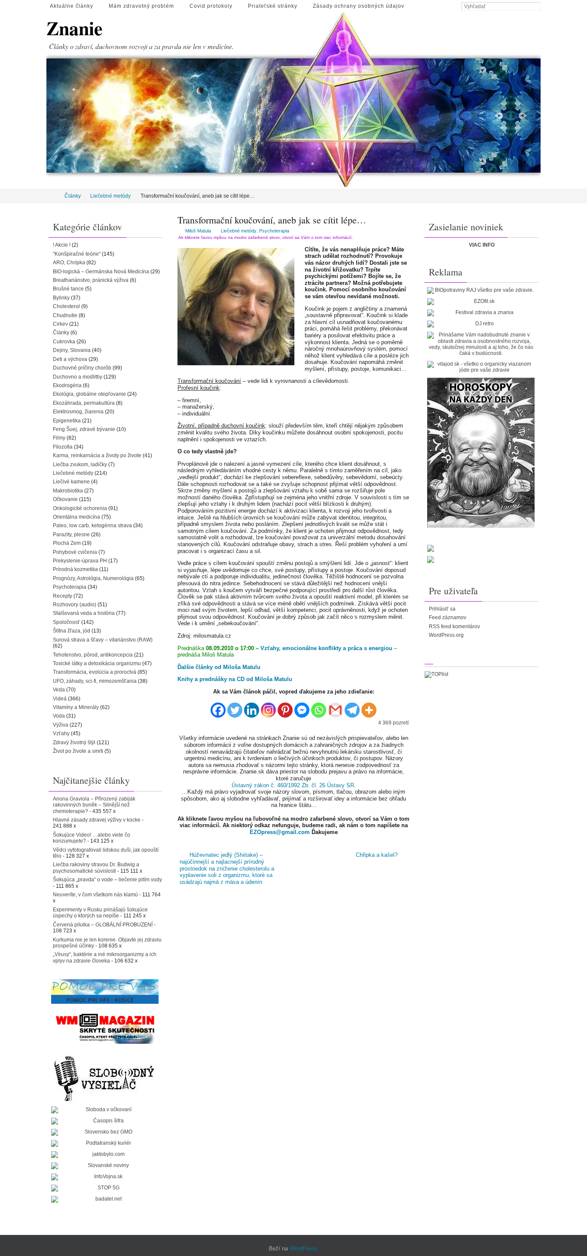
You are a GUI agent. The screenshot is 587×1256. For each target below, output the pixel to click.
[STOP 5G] (105, 1188)
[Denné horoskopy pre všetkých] (481, 453)
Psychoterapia (274, 230)
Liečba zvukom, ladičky (80, 464)
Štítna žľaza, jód (71, 631)
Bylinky (61, 298)
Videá (60, 699)
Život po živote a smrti (78, 751)
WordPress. (304, 1248)
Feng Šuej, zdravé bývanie (84, 429)
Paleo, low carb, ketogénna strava (92, 526)
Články (72, 196)
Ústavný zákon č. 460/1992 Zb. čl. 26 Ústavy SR (293, 785)
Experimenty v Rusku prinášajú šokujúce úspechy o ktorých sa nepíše (100, 913)
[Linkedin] (251, 707)
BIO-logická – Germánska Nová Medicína (101, 272)
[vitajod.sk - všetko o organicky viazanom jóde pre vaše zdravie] (481, 367)
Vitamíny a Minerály (76, 707)
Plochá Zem (67, 543)
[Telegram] (352, 707)
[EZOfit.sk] (481, 301)
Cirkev (60, 324)
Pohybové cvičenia (75, 552)
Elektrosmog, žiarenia (78, 412)
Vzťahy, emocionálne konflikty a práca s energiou (326, 648)
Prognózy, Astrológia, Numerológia (93, 578)
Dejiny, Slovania (72, 350)
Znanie (74, 28)
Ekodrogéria (67, 385)
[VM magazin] (105, 1028)
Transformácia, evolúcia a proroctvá (94, 672)
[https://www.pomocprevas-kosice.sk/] (105, 991)
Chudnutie (65, 315)
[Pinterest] (285, 707)
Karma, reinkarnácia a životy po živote (97, 455)
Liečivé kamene (71, 482)
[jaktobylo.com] (105, 1154)
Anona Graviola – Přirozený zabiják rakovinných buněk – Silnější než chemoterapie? (94, 805)
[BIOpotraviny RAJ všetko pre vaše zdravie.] (481, 290)
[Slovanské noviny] (105, 1165)
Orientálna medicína (76, 517)
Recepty (62, 596)
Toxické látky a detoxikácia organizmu (97, 663)
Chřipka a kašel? (377, 855)
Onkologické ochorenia (80, 508)
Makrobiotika (68, 491)
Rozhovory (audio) (74, 605)
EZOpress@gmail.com (280, 832)
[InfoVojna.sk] (105, 1176)
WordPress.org (446, 635)
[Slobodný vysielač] (105, 1077)
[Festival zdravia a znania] (481, 312)
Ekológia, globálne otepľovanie (89, 394)
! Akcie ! (61, 245)
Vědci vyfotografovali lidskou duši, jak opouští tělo (106, 853)
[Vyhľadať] (536, 7)
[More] (368, 707)
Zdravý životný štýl (74, 743)
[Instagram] (268, 707)
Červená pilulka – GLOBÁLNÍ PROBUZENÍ (103, 925)
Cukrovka (64, 342)
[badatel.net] (105, 1199)
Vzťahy (61, 733)
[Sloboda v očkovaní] (105, 1109)
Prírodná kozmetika (75, 569)
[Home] (52, 196)
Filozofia (63, 447)
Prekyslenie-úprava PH (80, 561)
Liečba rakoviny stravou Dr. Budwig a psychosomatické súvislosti (96, 868)
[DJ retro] (481, 324)
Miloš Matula (198, 230)
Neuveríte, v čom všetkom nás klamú (95, 895)
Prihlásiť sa (442, 609)
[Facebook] (218, 707)
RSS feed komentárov (454, 626)
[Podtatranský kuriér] (105, 1143)
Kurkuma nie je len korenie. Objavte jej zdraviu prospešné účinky (107, 943)
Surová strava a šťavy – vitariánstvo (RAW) (103, 640)
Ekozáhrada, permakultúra (84, 403)
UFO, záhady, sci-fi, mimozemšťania (95, 681)
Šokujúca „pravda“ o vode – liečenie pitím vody (107, 880)
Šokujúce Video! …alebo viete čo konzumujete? (91, 838)
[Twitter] (234, 707)
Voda (59, 716)
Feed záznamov (447, 617)
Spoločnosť (66, 622)
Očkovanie (65, 499)
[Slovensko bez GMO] (105, 1132)
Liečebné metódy (110, 196)
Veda (59, 690)
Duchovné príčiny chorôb (82, 368)
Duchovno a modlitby (77, 377)
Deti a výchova (70, 359)
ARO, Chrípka (69, 263)
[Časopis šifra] (105, 1121)
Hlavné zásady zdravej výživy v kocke (97, 820)
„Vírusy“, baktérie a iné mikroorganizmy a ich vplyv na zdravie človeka (104, 957)
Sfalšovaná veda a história (84, 613)
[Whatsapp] (318, 707)
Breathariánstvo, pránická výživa (90, 280)
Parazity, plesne (71, 535)
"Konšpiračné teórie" (77, 254)
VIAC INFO (482, 245)
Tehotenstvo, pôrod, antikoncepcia (93, 655)
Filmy (59, 438)
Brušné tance (68, 289)
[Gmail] (335, 707)
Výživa (60, 725)
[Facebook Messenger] (301, 707)
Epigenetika (67, 421)
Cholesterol (66, 306)
